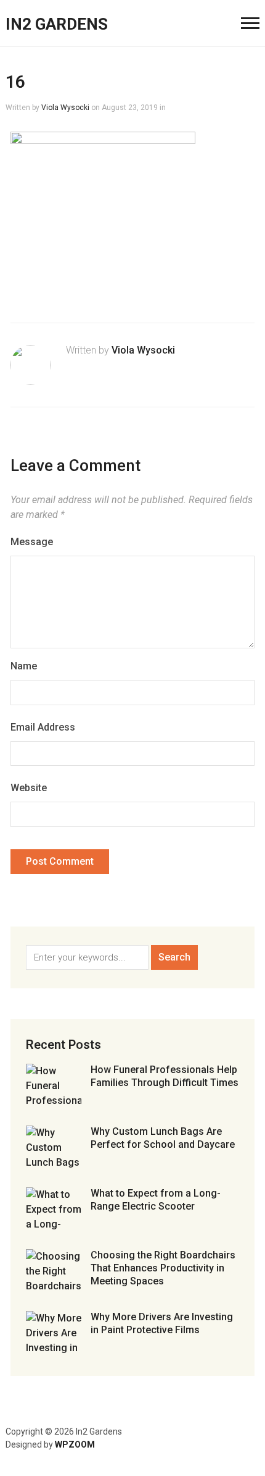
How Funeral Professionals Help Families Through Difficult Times (164, 1076)
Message (31, 542)
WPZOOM (75, 1444)
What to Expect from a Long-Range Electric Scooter (156, 1199)
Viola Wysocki (65, 107)
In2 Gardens (57, 24)
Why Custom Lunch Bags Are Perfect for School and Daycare (163, 1138)
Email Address (42, 727)
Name (23, 666)
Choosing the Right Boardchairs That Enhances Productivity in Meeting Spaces (163, 1268)
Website (28, 788)
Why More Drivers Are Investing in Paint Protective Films (162, 1323)
